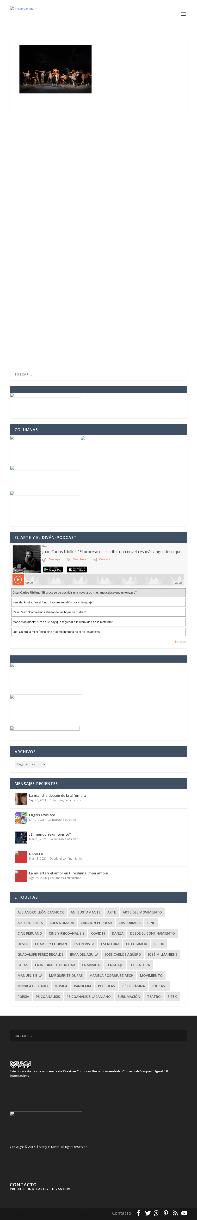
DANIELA (36, 853)
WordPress (88, 1214)
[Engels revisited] (21, 818)
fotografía (136, 944)
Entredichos (73, 800)
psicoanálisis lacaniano (89, 996)
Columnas (56, 800)
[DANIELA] (21, 857)
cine (151, 922)
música (61, 986)
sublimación (128, 996)
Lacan (23, 965)
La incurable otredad (62, 820)
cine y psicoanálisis (66, 933)
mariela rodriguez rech (111, 975)
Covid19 (98, 933)
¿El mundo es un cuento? (50, 834)
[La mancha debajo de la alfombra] (21, 799)
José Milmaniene (163, 954)
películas (106, 986)
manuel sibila (30, 975)
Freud (159, 944)
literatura (139, 965)
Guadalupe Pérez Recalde (40, 954)
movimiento (151, 975)
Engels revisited (42, 815)
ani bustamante (86, 912)
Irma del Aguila (84, 954)
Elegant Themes (41, 1214)
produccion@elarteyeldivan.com (40, 1189)
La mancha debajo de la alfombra (57, 795)
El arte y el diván (51, 944)
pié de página (133, 986)
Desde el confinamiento (66, 858)
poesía (23, 996)
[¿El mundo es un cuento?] (21, 838)
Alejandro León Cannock (41, 912)
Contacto (121, 1213)
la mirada (91, 965)
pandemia (82, 986)
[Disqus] (98, 183)
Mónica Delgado (33, 986)
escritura (110, 944)
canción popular (96, 922)
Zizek (172, 996)
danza (117, 933)
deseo (23, 944)
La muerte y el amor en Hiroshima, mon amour (68, 873)
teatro (154, 996)
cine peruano (30, 933)
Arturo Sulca (30, 922)
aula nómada (61, 922)
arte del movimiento (142, 912)
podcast (159, 986)
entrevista (84, 944)
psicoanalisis (48, 996)
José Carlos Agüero (123, 954)
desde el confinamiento (152, 933)
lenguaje (114, 965)
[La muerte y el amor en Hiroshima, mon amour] (21, 876)
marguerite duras (66, 975)
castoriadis (130, 922)
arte (111, 912)
